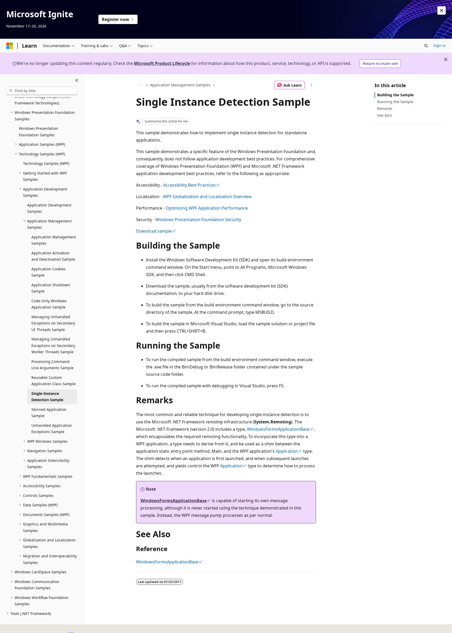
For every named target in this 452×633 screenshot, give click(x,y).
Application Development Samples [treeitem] (49, 208)
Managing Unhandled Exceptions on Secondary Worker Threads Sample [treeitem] (53, 345)
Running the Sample (395, 101)
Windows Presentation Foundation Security (198, 219)
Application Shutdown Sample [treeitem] (50, 288)
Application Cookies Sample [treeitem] (48, 272)
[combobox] (41, 91)
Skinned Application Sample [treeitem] (48, 412)
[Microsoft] (9, 45)
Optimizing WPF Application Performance (207, 208)
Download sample (154, 231)
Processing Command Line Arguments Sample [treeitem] (52, 365)
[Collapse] (76, 80)
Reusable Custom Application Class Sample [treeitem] (53, 380)
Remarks (384, 108)
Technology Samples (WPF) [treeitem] (46, 163)
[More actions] (311, 85)
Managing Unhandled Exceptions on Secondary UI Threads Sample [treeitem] (53, 323)
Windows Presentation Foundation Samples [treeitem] (38, 131)
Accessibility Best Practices (189, 185)
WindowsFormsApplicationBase (278, 429)
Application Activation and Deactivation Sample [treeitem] (53, 256)
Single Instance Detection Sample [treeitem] (47, 396)
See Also (384, 115)
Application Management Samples (180, 84)
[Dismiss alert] (441, 10)
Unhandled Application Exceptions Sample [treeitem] (51, 428)
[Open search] (426, 46)
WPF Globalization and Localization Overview (207, 196)
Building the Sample (395, 94)
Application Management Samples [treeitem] (53, 240)
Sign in (439, 45)
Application (287, 451)
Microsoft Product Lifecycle (162, 63)
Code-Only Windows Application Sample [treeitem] (49, 304)
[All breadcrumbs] (140, 85)
